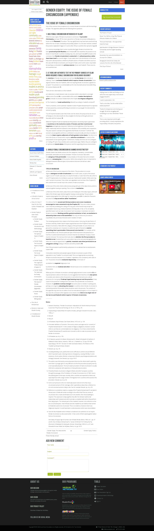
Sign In (98, 501)
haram (31, 56)
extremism (32, 48)
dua (41, 41)
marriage (32, 74)
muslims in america (36, 86)
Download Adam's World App (104, 495)
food (35, 51)
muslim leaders (34, 81)
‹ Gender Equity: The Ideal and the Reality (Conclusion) (56, 432)
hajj (37, 54)
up (71, 430)
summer (31, 128)
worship (38, 135)
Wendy (40, 133)
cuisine (30, 38)
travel (38, 131)
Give (121, 2)
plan (30, 104)
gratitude (34, 54)
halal (40, 53)
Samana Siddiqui (34, 156)
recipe (38, 115)
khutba (35, 71)
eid (38, 43)
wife (30, 135)
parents (31, 100)
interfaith (31, 64)
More (40, 141)
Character (32, 30)
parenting (40, 97)
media (31, 76)
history (31, 61)
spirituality (33, 125)
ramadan (33, 115)
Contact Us (99, 498)
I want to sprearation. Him (107, 100)
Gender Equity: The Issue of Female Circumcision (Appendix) (38, 284)
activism (35, 25)
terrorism (32, 130)
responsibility (32, 118)
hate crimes (37, 56)
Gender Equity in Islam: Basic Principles (36, 214)
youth (31, 138)
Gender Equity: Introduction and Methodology (39, 226)
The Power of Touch (105, 33)
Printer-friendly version (52, 436)
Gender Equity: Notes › (90, 430)
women (34, 136)
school (41, 117)
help (34, 59)
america (36, 28)
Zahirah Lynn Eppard (36, 172)
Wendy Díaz (33, 163)
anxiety (39, 28)
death (42, 38)
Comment (50, 458)
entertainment (33, 46)
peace (40, 100)
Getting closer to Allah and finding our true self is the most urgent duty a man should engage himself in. (112, 94)
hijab (42, 59)
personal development (36, 102)
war (37, 133)
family (38, 48)
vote (34, 133)
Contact (116, 2)
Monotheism (32, 79)
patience (36, 100)
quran (35, 112)
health (31, 58)
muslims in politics (33, 89)
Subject (49, 451)
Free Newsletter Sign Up (103, 492)
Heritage (38, 58)
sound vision (37, 122)
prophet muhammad (34, 110)
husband (36, 61)
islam (35, 63)
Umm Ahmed (33, 175)
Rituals (37, 118)
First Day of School (105, 66)
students (39, 125)
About (110, 2)
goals (30, 54)
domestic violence (34, 40)
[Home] (35, 2)
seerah (30, 120)
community (33, 35)
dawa (38, 38)
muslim (37, 79)
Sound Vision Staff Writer (37, 153)
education (33, 43)
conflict (39, 36)
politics (37, 108)
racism (38, 112)
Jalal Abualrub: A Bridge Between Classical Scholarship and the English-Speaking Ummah (112, 49)
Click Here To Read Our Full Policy (39, 510)
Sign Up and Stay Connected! (111, 17)
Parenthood (32, 97)
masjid (38, 74)
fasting (31, 51)
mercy (36, 76)
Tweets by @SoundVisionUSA (107, 80)
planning (34, 105)
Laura (38, 71)
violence (31, 133)
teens (40, 127)
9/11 (30, 25)
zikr (35, 139)
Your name (50, 445)
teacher (35, 128)
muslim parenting (35, 84)
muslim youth (34, 94)
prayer (41, 107)
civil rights (32, 32)
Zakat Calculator (101, 486)
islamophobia (35, 68)
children (39, 30)
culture (34, 38)
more (41, 178)
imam (41, 61)
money (39, 77)
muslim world (38, 92)
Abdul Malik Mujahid (35, 159)
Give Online (99, 489)
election (41, 43)
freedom (39, 51)
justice (31, 71)
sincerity (35, 120)
